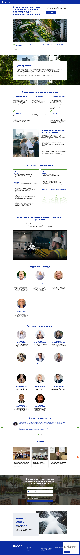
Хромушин (21, 281)
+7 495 (17, 522)
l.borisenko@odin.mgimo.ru (22, 525)
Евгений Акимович (21, 283)
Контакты (76, 1)
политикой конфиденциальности (34, 498)
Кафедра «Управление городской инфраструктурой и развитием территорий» (46, 549)
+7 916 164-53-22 (19, 521)
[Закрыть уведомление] (77, 542)
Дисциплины (51, 1)
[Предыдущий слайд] (2, 427)
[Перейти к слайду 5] (41, 434)
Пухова (40, 281)
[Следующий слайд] (78, 427)
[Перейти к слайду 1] (38, 434)
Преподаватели (64, 1)
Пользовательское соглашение (60, 547)
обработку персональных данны (39, 497)
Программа (38, 1)
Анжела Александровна (40, 283)
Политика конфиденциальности (60, 545)
